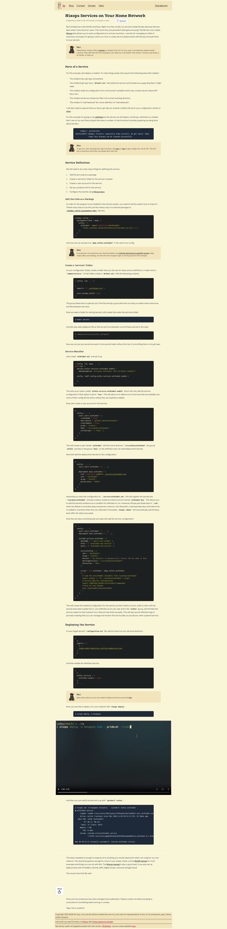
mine (68, 111)
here (117, 149)
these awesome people (103, 921)
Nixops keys (99, 192)
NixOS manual (141, 861)
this (130, 698)
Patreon (85, 921)
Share (59, 889)
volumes (101, 50)
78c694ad (106, 926)
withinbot (99, 117)
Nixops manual (113, 864)
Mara (79, 47)
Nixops (69, 33)
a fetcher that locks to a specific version (134, 253)
